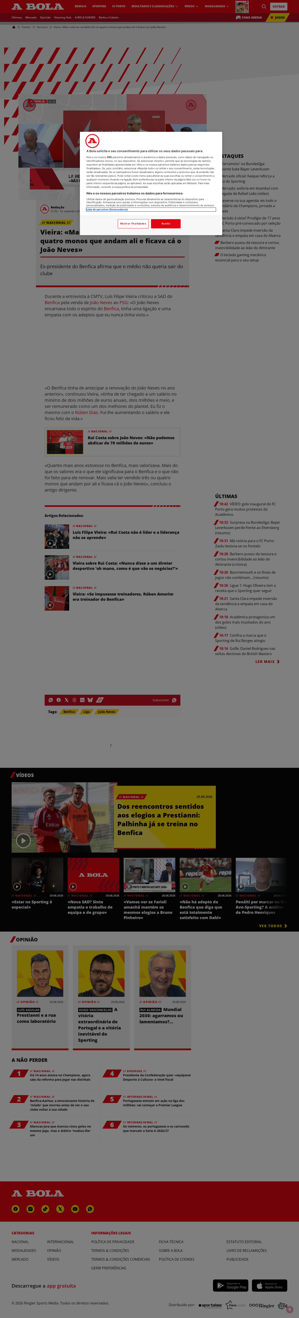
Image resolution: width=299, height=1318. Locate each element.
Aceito (166, 223)
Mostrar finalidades (133, 223)
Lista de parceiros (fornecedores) (107, 209)
